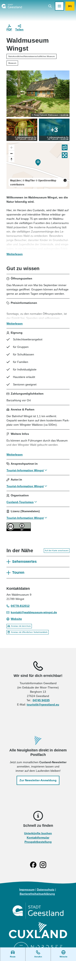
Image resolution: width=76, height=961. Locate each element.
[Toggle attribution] (65, 180)
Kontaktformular (38, 837)
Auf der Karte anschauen (57, 550)
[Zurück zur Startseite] (12, 6)
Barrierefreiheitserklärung (37, 893)
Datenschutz (45, 889)
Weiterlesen (14, 254)
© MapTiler (29, 180)
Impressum (26, 889)
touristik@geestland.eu (43, 704)
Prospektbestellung (38, 841)
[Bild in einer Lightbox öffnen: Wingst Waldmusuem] (21, 130)
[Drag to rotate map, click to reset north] (11, 159)
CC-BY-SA (64, 115)
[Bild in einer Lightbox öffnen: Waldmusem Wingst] (38, 93)
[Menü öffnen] (59, 6)
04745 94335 (41, 700)
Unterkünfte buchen (38, 833)
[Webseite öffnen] (38, 911)
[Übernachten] (69, 6)
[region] (38, 166)
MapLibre (15, 180)
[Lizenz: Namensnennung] (18, 530)
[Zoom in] (11, 147)
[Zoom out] (11, 153)
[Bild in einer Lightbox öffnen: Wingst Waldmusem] (54, 130)
